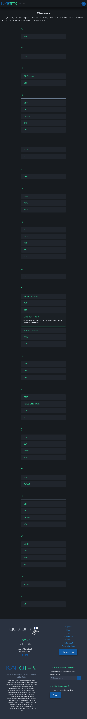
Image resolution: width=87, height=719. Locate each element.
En (20, 4)
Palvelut (68, 640)
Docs (68, 630)
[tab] (43, 36)
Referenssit (68, 643)
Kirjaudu (68, 627)
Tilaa (55, 695)
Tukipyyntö (68, 636)
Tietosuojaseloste (68, 646)
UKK (68, 633)
